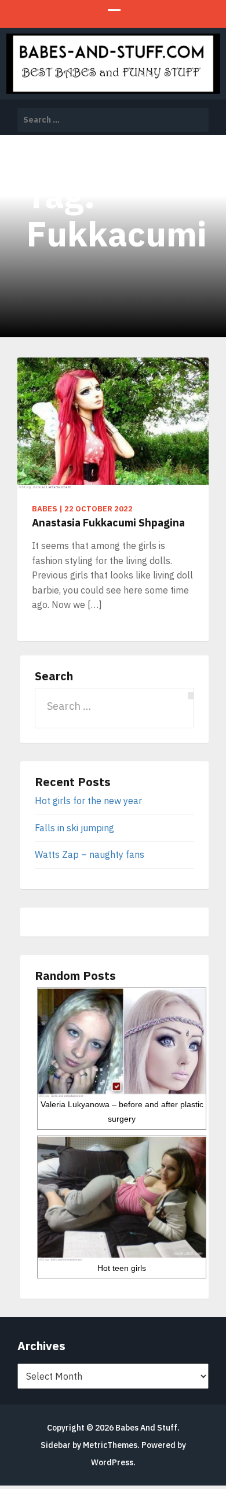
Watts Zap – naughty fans (89, 854)
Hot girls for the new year (88, 800)
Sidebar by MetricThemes (89, 1445)
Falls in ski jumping (74, 828)
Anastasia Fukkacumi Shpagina (108, 522)
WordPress (112, 1462)
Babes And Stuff (146, 1427)
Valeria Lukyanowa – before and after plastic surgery (122, 1112)
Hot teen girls (121, 1268)
